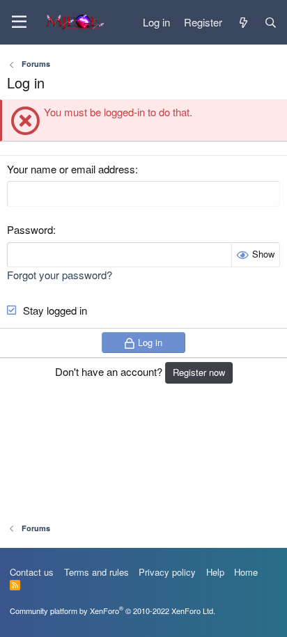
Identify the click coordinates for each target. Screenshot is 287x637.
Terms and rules (96, 572)
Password (30, 229)
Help (215, 572)
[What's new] (242, 22)
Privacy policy (167, 572)
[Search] (270, 22)
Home (246, 572)
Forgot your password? (59, 274)
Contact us (32, 572)
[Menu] (19, 22)
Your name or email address (71, 169)
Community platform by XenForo (112, 610)
